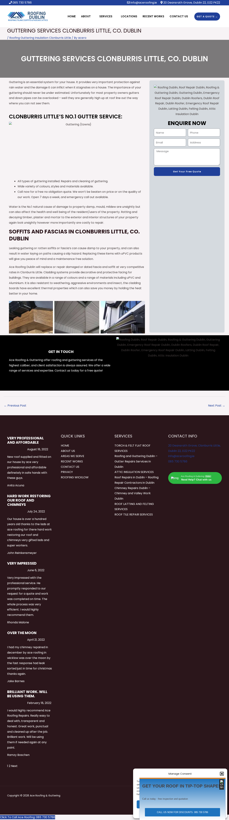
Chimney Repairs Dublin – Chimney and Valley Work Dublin (132, 493)
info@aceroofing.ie (144, 3)
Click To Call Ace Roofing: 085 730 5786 (27, 817)
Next (14, 766)
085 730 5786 (177, 461)
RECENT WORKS (72, 461)
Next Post (216, 405)
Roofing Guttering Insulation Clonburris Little (40, 38)
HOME (65, 445)
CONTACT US (70, 467)
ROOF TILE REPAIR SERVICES (133, 514)
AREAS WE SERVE (72, 456)
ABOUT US (68, 451)
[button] (222, 774)
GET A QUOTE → (207, 16)
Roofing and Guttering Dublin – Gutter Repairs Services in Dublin (135, 461)
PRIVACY (67, 472)
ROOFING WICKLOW (75, 477)
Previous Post (15, 405)
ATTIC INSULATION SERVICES (134, 472)
